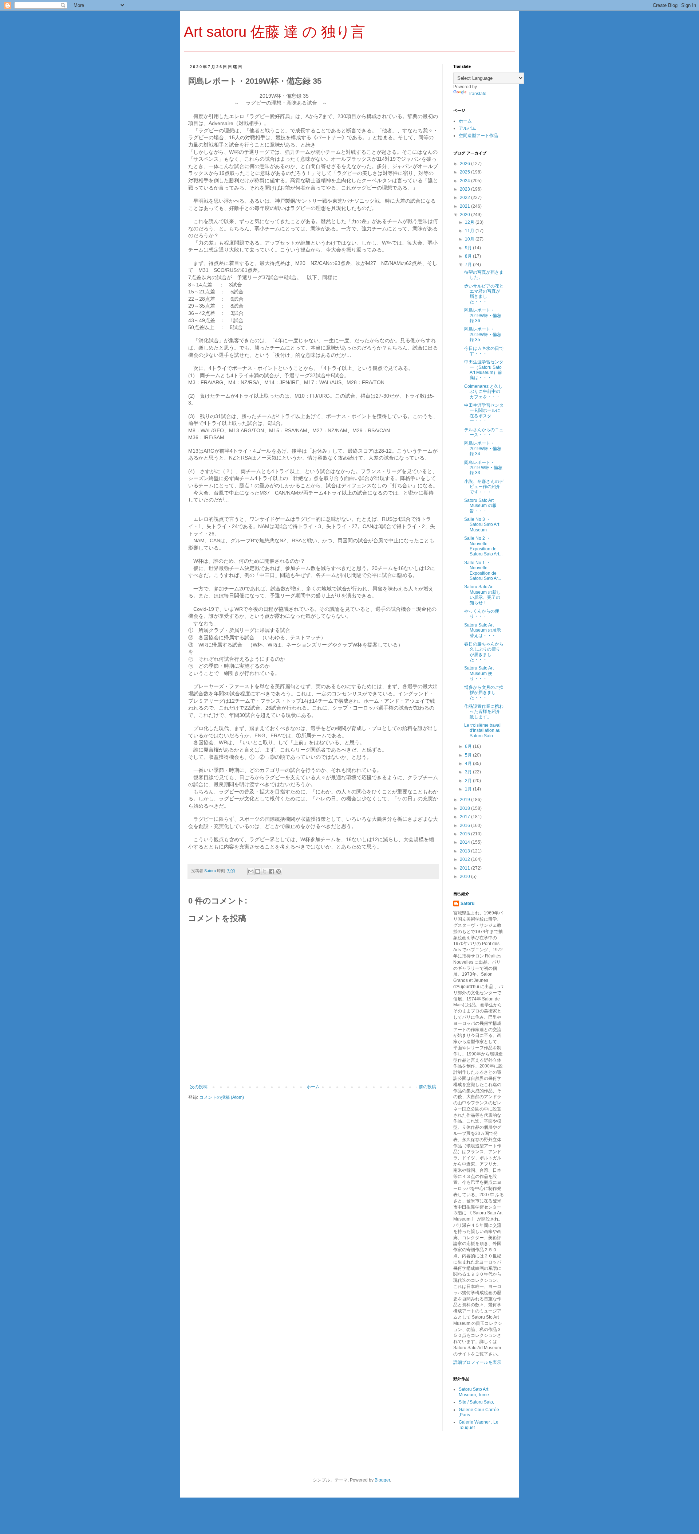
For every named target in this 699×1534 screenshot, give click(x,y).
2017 (465, 816)
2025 (465, 172)
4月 (469, 763)
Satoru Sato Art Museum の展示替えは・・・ (482, 630)
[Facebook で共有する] (271, 871)
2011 (465, 868)
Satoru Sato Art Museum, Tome (474, 1392)
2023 (465, 189)
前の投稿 (427, 1086)
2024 (465, 180)
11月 (470, 230)
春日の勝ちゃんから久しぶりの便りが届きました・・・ (483, 651)
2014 (465, 842)
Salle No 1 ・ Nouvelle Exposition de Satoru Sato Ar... (482, 570)
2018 (465, 808)
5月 (469, 755)
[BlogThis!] (257, 871)
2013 (465, 851)
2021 (465, 206)
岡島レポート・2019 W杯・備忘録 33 (483, 468)
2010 (465, 876)
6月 (469, 746)
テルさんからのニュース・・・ (483, 432)
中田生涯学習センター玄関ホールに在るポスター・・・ (483, 413)
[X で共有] (264, 871)
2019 (465, 799)
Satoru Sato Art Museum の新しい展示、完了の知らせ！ (482, 594)
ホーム (313, 1086)
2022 (465, 197)
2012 (465, 859)
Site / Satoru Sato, (476, 1402)
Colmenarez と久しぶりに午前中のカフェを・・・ (483, 391)
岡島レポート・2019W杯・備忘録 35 (482, 334)
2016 (465, 825)
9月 (469, 247)
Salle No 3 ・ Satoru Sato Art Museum (481, 524)
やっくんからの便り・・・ (481, 614)
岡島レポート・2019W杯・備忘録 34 (482, 448)
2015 (465, 833)
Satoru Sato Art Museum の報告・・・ (480, 506)
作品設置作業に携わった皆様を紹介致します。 (483, 711)
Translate (477, 93)
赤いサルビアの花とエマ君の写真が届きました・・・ (483, 294)
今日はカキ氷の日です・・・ (483, 351)
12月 (470, 222)
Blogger (382, 1480)
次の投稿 (199, 1086)
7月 (469, 264)
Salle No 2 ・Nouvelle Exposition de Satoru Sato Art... (483, 546)
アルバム (467, 128)
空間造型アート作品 (478, 135)
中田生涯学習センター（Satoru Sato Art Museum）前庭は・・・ (483, 369)
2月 (469, 780)
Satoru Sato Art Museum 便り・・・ (479, 673)
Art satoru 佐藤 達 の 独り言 (274, 32)
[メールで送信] (250, 871)
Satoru (467, 903)
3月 (469, 771)
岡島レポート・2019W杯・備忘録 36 (482, 315)
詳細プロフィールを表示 (477, 1362)
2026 (465, 163)
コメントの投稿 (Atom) (221, 1097)
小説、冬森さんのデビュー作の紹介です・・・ (483, 487)
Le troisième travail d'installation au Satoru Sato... (483, 730)
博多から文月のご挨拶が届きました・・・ (483, 692)
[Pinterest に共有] (278, 871)
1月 (469, 789)
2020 (465, 214)
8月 (469, 256)
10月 (470, 239)
